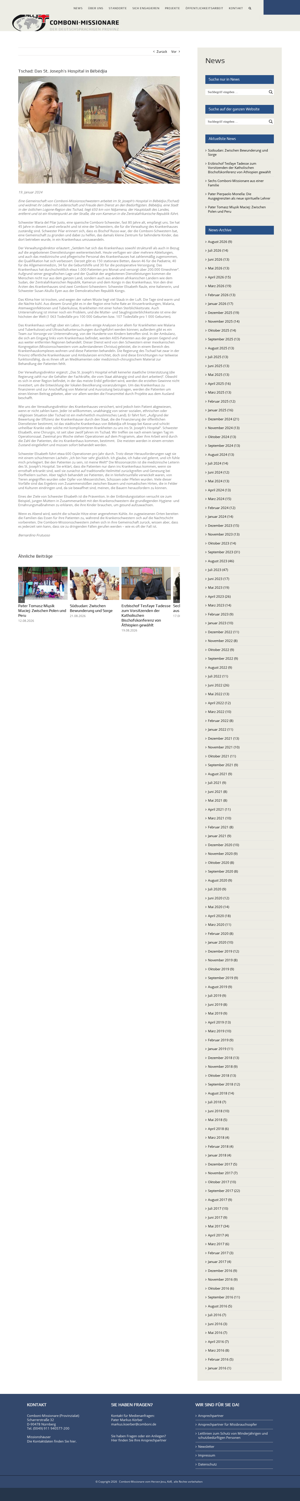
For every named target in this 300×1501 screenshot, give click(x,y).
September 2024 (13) (224, 445)
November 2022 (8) (222, 640)
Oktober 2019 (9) (221, 969)
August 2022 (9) (220, 667)
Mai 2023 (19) (218, 587)
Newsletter (206, 1446)
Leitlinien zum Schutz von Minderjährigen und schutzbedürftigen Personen (233, 1435)
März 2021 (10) (219, 818)
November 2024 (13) (223, 428)
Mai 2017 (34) (218, 1226)
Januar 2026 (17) (220, 303)
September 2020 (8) (223, 871)
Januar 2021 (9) (219, 836)
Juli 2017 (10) (218, 1208)
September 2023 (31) (224, 552)
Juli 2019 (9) (217, 995)
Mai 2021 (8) (217, 800)
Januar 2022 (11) (220, 729)
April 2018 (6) (218, 1128)
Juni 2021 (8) (217, 791)
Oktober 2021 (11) (222, 756)
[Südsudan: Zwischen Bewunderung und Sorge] (99, 569)
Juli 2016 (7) (217, 1315)
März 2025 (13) (219, 392)
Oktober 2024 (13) (222, 437)
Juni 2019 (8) (217, 1004)
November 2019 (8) (222, 960)
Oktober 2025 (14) (222, 330)
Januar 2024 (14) (220, 516)
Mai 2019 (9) (217, 1013)
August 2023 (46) (221, 561)
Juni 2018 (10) (218, 1111)
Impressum (206, 1455)
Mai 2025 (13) (218, 374)
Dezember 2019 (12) (223, 951)
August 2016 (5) (220, 1306)
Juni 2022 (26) (218, 685)
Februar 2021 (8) (220, 827)
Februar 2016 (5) (220, 1359)
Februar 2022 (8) (220, 720)
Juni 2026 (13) (218, 259)
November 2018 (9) (222, 1066)
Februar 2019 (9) (220, 1040)
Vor (174, 51)
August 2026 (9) (220, 241)
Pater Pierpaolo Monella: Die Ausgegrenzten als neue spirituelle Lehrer (239, 196)
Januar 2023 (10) (220, 623)
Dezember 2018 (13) (223, 1057)
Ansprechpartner (153, 1440)
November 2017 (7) (222, 1173)
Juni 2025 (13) (218, 366)
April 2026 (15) (219, 277)
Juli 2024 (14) (218, 463)
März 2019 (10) (219, 1031)
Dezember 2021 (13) (223, 738)
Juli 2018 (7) (217, 1102)
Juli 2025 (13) (218, 357)
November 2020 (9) (222, 853)
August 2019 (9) (220, 987)
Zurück (162, 51)
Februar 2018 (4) (220, 1146)
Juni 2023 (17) (218, 578)
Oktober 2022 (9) (221, 649)
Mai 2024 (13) (218, 481)
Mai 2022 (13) (218, 694)
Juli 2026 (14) (218, 250)
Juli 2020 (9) (217, 889)
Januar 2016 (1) (219, 1368)
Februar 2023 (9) (220, 614)
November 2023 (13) (223, 534)
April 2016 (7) (218, 1341)
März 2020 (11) (219, 924)
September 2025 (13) (224, 339)
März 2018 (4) (218, 1137)
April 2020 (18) (219, 916)
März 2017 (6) (218, 1244)
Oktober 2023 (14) (222, 543)
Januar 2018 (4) (219, 1155)
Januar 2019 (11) (220, 1049)
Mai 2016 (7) (217, 1332)
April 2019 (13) (219, 1022)
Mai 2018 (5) (217, 1119)
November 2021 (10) (223, 747)
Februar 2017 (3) (220, 1253)
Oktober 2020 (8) (221, 862)
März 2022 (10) (219, 711)
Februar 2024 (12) (221, 508)
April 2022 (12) (219, 703)
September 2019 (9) (223, 978)
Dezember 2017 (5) (222, 1164)
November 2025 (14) (223, 321)
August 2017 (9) (220, 1199)
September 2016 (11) (224, 1297)
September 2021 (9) (223, 765)
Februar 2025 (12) (221, 401)
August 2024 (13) (221, 454)
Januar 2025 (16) (220, 410)
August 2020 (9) (220, 880)
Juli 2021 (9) (217, 782)
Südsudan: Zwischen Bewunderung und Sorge (94, 610)
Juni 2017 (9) (217, 1217)
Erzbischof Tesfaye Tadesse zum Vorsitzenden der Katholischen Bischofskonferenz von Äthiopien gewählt (239, 167)
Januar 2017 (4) (219, 1261)
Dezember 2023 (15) (223, 525)
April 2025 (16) (219, 383)
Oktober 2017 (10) (222, 1182)
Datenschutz (207, 1464)
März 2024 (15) (219, 499)
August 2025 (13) (221, 348)
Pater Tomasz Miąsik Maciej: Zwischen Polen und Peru (43, 610)
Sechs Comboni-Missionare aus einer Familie (236, 183)
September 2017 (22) (224, 1190)
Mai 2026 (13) (218, 268)
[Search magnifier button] (271, 92)
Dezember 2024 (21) (223, 419)
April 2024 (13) (219, 490)
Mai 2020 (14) (218, 907)
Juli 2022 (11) (218, 676)
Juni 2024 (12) (218, 472)
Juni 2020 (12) (218, 898)
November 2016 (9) (222, 1279)
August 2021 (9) (220, 774)
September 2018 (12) (224, 1084)
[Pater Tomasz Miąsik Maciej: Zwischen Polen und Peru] (44, 569)
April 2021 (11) (219, 809)
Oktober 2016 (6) (221, 1288)
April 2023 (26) (219, 596)
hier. (73, 1441)
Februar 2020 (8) (220, 933)
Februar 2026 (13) (221, 295)
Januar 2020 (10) (220, 942)
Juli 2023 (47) (218, 570)
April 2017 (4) (218, 1235)
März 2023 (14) (219, 605)
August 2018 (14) (221, 1093)
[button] (250, 7)
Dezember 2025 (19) (223, 312)
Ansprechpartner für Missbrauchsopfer (227, 1424)
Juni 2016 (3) (217, 1324)
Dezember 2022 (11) (223, 632)
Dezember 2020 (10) (223, 845)
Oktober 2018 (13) (222, 1075)
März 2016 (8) (218, 1350)
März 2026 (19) (219, 286)
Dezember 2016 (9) (222, 1270)
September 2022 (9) (223, 658)
